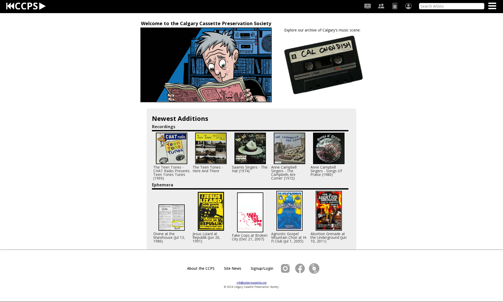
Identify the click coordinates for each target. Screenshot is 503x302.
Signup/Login (262, 268)
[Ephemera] (395, 6)
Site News (232, 268)
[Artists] (381, 6)
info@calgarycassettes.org (251, 282)
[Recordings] (367, 6)
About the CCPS (201, 268)
